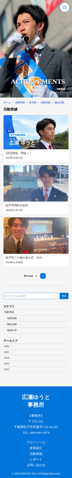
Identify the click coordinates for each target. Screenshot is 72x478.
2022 (6, 369)
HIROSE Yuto (29, 473)
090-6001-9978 (39, 432)
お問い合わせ (36, 465)
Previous (29, 275)
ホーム (7, 102)
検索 (64, 296)
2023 (6, 363)
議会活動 (59, 102)
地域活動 (12, 318)
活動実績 (20, 102)
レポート (36, 459)
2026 (6, 346)
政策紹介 (36, 448)
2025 (6, 352)
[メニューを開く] (64, 7)
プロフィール (36, 442)
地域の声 (12, 330)
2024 (6, 358)
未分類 (32, 102)
